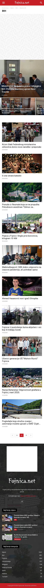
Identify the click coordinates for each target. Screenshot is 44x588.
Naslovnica (5, 8)
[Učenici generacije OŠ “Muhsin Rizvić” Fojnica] (22, 346)
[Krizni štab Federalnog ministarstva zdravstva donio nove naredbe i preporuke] (22, 132)
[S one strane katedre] (22, 163)
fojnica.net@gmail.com (28, 496)
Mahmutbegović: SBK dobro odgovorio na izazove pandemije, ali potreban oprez (21, 268)
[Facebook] (22, 502)
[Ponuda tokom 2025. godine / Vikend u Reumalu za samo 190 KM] (7, 517)
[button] (3, 2)
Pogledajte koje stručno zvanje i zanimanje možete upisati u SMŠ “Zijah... (21, 422)
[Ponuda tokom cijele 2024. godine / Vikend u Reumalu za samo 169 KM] (7, 527)
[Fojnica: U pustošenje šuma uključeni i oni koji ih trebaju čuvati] (22, 315)
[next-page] (31, 435)
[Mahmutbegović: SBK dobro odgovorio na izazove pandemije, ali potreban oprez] (22, 255)
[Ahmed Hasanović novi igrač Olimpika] (22, 286)
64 (17, 435)
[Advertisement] (22, 37)
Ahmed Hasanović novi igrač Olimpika (20, 298)
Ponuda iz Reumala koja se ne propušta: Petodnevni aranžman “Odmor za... (20, 205)
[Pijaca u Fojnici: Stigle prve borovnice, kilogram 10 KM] (22, 223)
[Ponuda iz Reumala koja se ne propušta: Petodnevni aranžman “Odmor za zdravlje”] (22, 192)
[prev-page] (12, 435)
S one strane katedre (11, 176)
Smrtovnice (17, 539)
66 (26, 435)
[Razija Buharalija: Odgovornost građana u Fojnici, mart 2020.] (22, 377)
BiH (17, 8)
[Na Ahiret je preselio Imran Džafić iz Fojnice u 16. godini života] (7, 537)
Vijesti (12, 8)
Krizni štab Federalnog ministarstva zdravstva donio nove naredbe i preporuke (21, 145)
